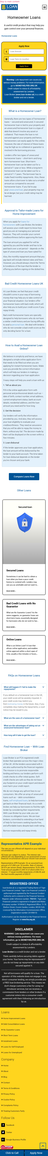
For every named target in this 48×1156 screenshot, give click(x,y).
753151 (33, 899)
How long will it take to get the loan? (20, 735)
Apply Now (36, 1153)
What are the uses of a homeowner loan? (22, 718)
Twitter (9, 1132)
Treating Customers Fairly (13, 1111)
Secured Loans (15, 570)
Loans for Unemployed (12, 1052)
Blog (5, 1077)
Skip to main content (9, 1)
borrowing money (15, 704)
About (5, 1071)
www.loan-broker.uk (25, 94)
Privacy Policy (9, 1094)
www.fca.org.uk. (28, 919)
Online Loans (14, 639)
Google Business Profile (16, 1140)
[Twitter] (3, 1132)
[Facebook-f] (3, 1125)
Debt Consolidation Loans (14, 1024)
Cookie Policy (9, 1100)
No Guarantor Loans (11, 1030)
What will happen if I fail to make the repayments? (20, 688)
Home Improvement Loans (14, 1018)
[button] (44, 7)
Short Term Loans (10, 1035)
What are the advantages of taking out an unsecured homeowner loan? (22, 726)
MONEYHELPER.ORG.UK (26, 85)
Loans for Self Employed (13, 1047)
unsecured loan (16, 190)
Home (5, 1066)
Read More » (11, 591)
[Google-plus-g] (3, 1139)
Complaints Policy (10, 1105)
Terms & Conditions (11, 1088)
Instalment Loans (10, 1041)
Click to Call (12, 1153)
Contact (6, 1083)
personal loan (18, 324)
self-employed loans (18, 800)
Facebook (10, 1125)
